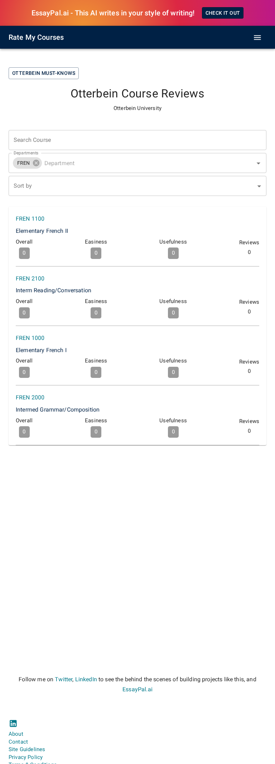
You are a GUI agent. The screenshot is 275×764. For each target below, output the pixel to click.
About (16, 734)
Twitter (63, 679)
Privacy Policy (26, 757)
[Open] (258, 163)
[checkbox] (137, 236)
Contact (18, 742)
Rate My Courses (36, 37)
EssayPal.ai (137, 689)
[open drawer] (257, 38)
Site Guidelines (27, 749)
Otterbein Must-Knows (43, 73)
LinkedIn (86, 679)
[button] (27, 163)
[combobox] (137, 163)
